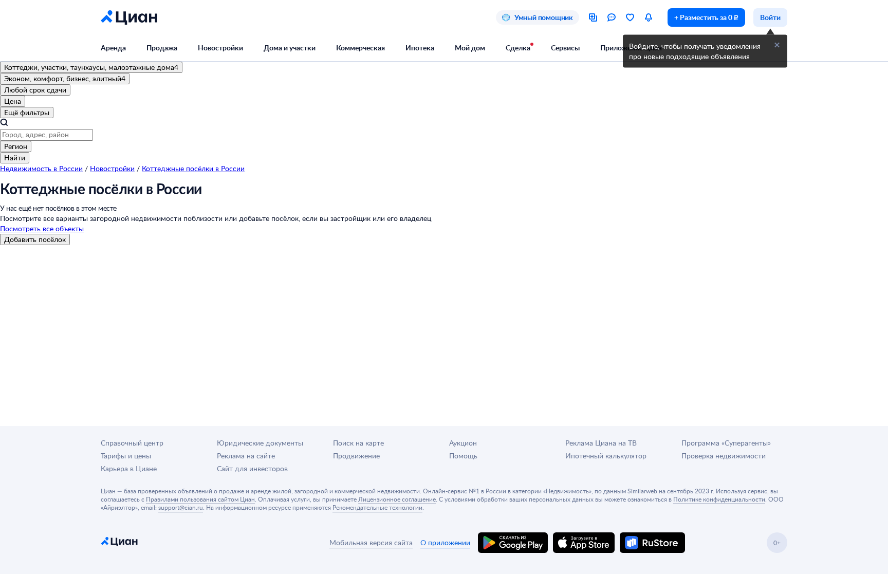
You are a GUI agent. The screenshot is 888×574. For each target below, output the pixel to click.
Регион (15, 146)
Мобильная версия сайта (371, 542)
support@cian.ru (180, 507)
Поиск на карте (358, 443)
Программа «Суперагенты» (726, 443)
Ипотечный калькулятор (605, 455)
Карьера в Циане (129, 468)
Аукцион (463, 443)
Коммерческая (360, 47)
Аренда (113, 47)
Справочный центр (132, 443)
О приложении (445, 542)
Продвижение (356, 455)
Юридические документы (260, 443)
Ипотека (419, 47)
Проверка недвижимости (723, 455)
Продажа (161, 47)
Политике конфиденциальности (719, 499)
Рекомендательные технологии (377, 507)
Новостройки (220, 47)
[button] (777, 45)
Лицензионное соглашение (397, 499)
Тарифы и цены (126, 455)
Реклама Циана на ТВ (601, 443)
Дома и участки (290, 47)
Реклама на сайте (246, 455)
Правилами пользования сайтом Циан (200, 499)
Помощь (463, 455)
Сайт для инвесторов (252, 468)
